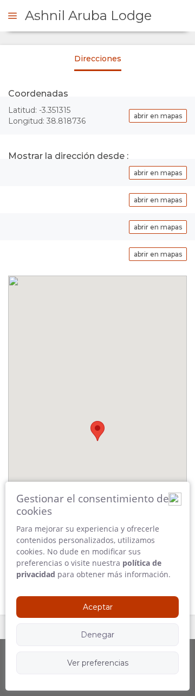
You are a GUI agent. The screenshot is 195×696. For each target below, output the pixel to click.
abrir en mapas (158, 116)
